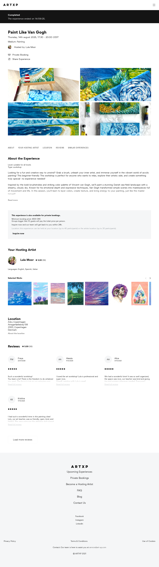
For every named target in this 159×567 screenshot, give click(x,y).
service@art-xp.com (97, 547)
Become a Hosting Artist (79, 484)
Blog (79, 496)
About (11, 148)
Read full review (15, 384)
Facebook (79, 516)
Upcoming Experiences (79, 471)
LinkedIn (79, 524)
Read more (13, 200)
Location (47, 148)
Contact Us (79, 502)
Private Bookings (79, 478)
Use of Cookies (148, 541)
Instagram (79, 520)
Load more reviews (22, 439)
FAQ (79, 490)
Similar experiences (78, 148)
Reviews (60, 148)
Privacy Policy (10, 541)
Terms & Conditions (79, 541)
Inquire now (18, 233)
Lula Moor (31, 47)
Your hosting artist (28, 148)
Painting (21, 41)
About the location (16, 333)
